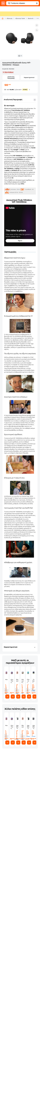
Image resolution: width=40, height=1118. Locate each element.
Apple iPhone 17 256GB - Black (33, 727)
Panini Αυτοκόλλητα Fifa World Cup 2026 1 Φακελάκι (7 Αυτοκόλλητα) (23, 681)
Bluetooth (30, 18)
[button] (20, 367)
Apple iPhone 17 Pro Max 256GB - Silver (17, 727)
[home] (2, 18)
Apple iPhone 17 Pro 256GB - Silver (28, 727)
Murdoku (6, 679)
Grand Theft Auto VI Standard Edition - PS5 (12, 681)
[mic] (37, 3)
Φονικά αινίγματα (17, 680)
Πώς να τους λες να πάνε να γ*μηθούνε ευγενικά (28, 681)
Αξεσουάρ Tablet (20, 18)
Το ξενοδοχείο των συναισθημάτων (33, 681)
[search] (9, 3)
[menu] (3, 3)
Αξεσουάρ (9, 18)
